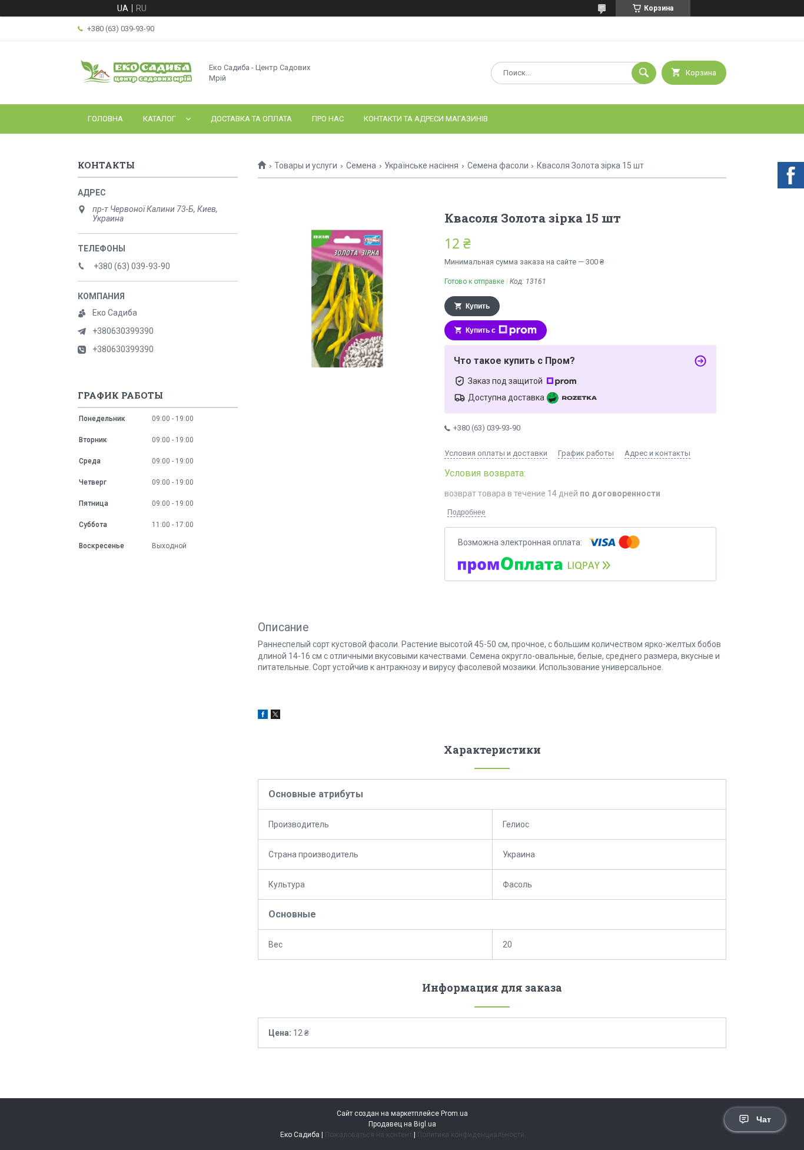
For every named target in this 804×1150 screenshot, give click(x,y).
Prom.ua (454, 1113)
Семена (361, 165)
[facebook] (263, 716)
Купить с (481, 330)
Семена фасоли (498, 165)
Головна (105, 118)
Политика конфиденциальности (470, 1135)
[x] (275, 716)
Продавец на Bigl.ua (402, 1124)
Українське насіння (421, 165)
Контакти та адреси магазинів (426, 118)
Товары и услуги (305, 165)
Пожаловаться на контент (368, 1135)
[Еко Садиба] (136, 89)
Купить (478, 306)
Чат (763, 1119)
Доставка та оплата (251, 118)
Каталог (159, 118)
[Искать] (644, 73)
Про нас (328, 118)
